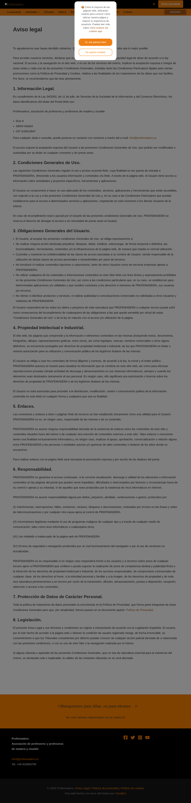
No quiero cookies (95, 52)
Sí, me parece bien (95, 42)
